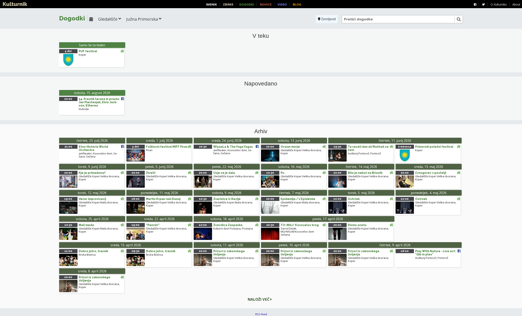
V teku (260, 36)
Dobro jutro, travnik (93, 251)
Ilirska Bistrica (87, 254)
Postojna (247, 228)
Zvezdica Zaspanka (227, 225)
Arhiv (260, 131)
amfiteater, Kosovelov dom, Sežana (98, 155)
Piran (149, 150)
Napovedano (260, 84)
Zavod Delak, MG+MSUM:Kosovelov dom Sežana (297, 231)
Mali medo (86, 225)
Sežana (90, 156)
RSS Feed (261, 314)
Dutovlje (84, 109)
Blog (297, 4)
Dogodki (246, 4)
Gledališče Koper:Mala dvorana (98, 202)
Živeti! (151, 172)
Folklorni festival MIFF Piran (167, 146)
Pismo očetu (357, 225)
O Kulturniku (499, 4)
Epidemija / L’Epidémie (298, 199)
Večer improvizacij (92, 199)
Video (282, 4)
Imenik (211, 4)
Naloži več (259, 299)
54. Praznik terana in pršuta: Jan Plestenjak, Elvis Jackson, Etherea (99, 102)
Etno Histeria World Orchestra (93, 148)
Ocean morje (290, 146)
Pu (282, 172)
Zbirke (228, 4)
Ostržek (354, 199)
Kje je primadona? (92, 172)
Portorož (375, 153)
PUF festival (88, 51)
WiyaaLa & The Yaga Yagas (233, 146)
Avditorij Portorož (358, 153)
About (516, 4)
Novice (266, 4)
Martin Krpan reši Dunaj (163, 199)
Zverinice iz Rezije (227, 199)
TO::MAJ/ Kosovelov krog (300, 225)
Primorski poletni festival (434, 146)
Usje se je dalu (224, 172)
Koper (82, 55)
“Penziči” (152, 225)
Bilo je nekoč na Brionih (365, 172)
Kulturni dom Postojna (227, 228)
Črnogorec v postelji (430, 172)
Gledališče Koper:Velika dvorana (301, 150)
